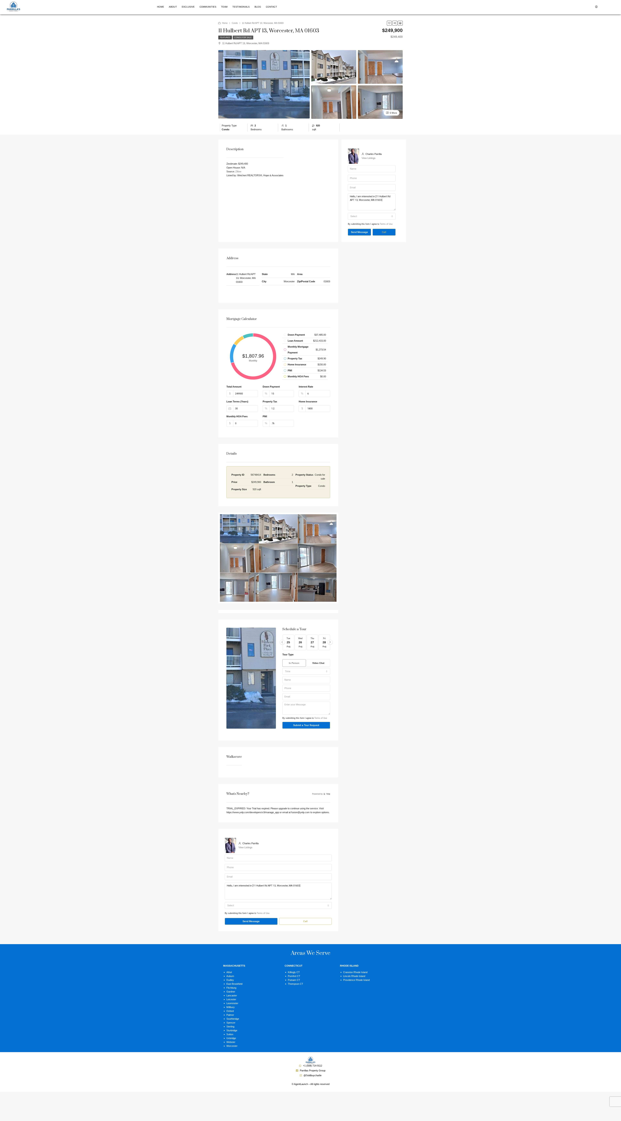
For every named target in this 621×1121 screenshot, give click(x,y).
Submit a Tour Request (306, 725)
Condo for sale (243, 37)
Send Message (359, 232)
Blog (258, 6)
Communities (208, 6)
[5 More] (380, 101)
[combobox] (372, 216)
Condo (235, 23)
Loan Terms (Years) (237, 401)
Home (160, 6)
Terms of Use (386, 224)
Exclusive (188, 6)
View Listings (369, 158)
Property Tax (270, 401)
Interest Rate (306, 386)
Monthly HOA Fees (237, 416)
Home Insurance (308, 401)
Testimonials (241, 6)
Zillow (238, 171)
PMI (265, 416)
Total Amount (233, 386)
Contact (271, 6)
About (173, 6)
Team (224, 6)
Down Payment (271, 386)
